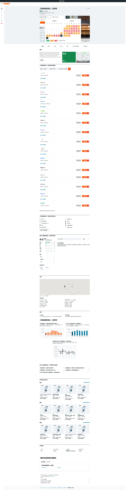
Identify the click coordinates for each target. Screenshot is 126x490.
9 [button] (61, 28)
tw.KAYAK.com (41, 487)
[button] (125, 1)
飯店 (45, 487)
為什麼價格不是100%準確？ (45, 482)
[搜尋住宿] (1, 9)
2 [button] (61, 26)
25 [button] (49, 35)
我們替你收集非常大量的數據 (46, 480)
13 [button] (54, 30)
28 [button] (56, 35)
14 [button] (56, 30)
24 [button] (47, 35)
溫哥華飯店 (59, 467)
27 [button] (54, 35)
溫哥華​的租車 (44, 467)
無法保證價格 (52, 476)
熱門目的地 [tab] (48, 461)
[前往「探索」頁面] (1, 16)
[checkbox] (44, 268)
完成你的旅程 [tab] (43, 461)
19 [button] (76, 30)
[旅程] (1, 21)
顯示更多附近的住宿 (87, 382)
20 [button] (54, 33)
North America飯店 (49, 487)
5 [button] (76, 26)
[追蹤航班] (1, 18)
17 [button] (47, 33)
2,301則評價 (45, 11)
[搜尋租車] (1, 11)
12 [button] (76, 28)
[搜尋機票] (1, 7)
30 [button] (61, 35)
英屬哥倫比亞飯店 (59, 487)
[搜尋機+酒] (1, 13)
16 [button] (61, 30)
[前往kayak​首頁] (7, 3)
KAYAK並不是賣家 (44, 479)
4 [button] (49, 28)
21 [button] (56, 33)
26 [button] (51, 35)
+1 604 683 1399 (42, 13)
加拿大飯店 (54, 487)
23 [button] (61, 33)
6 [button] (54, 28)
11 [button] (49, 30)
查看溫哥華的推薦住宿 (86, 422)
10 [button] (47, 30)
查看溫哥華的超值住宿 (86, 402)
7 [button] (56, 28)
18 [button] (49, 33)
